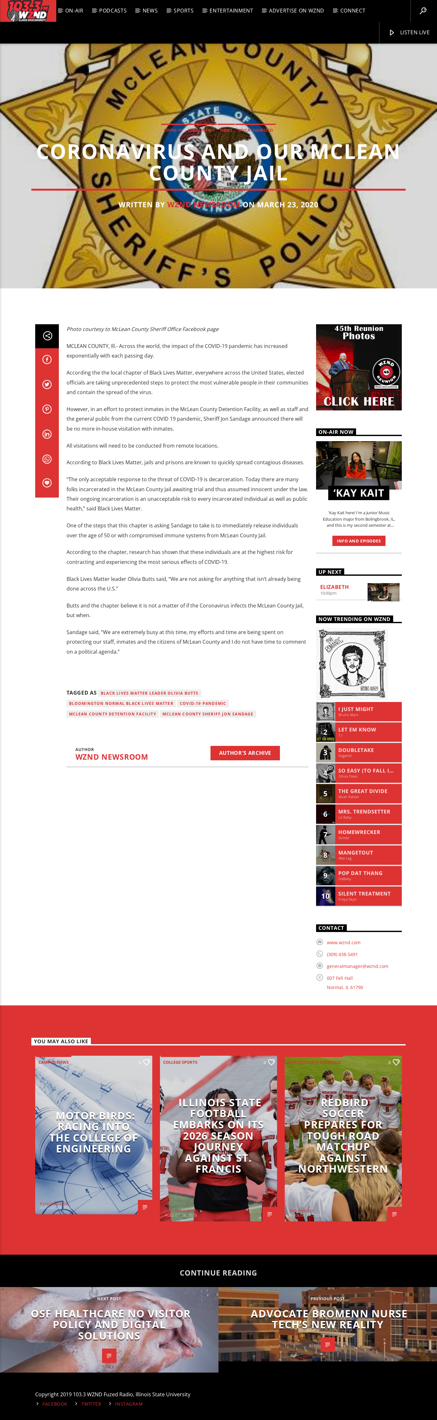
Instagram (129, 1404)
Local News (201, 130)
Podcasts (113, 10)
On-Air (74, 10)
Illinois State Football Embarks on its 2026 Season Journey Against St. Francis (218, 1135)
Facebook (55, 1404)
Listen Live (414, 32)
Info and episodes (359, 541)
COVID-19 (173, 130)
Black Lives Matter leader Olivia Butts (150, 693)
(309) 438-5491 (342, 954)
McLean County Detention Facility (112, 714)
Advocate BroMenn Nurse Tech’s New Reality (329, 1319)
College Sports (180, 1062)
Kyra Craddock (54, 1203)
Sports (184, 10)
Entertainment (231, 10)
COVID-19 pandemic (203, 703)
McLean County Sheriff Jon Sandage (208, 714)
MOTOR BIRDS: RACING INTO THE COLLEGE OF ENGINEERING (93, 1132)
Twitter (91, 1404)
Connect (352, 10)
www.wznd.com (344, 942)
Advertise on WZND (296, 10)
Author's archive (245, 752)
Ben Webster (302, 1210)
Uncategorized (255, 130)
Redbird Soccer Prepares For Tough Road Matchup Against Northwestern (343, 1135)
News (150, 10)
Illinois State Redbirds (314, 1062)
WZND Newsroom (204, 205)
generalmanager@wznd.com (357, 966)
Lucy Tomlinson (180, 1210)
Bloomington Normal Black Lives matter (121, 703)
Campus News (53, 1062)
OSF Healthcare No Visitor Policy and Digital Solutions (111, 1324)
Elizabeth (334, 586)
